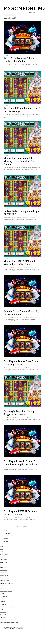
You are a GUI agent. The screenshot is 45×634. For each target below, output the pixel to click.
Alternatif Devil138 (4, 554)
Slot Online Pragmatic (8, 535)
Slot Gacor (6, 541)
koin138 (1, 609)
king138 (1, 551)
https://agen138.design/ (5, 580)
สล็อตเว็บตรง (2, 556)
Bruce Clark (5, 118)
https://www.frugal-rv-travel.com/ (7, 583)
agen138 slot (2, 585)
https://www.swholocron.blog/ (6, 619)
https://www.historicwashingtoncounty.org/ (9, 622)
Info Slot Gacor (7, 538)
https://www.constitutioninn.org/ (6, 606)
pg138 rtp (2, 577)
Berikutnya (25, 526)
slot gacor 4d (3, 614)
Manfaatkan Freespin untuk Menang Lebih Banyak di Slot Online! (19, 161)
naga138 (1, 588)
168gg (2, 546)
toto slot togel (3, 612)
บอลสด (1, 567)
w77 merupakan (3, 572)
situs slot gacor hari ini (8, 533)
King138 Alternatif (3, 559)
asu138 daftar (3, 604)
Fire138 (5, 530)
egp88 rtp (2, 593)
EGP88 (1, 549)
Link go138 (2, 617)
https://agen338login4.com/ (6, 591)
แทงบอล (1, 564)
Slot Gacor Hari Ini (4, 575)
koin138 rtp (2, 601)
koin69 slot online (3, 596)
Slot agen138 (2, 598)
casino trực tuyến (3, 570)
